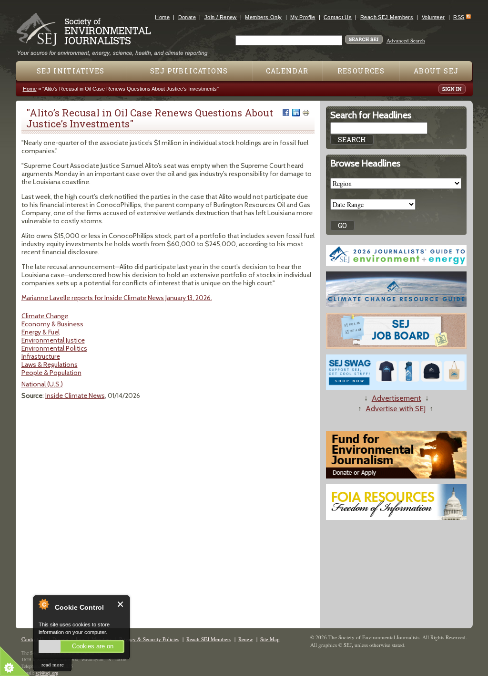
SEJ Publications (189, 70)
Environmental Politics (54, 348)
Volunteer (433, 17)
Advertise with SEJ (396, 408)
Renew (245, 639)
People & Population (51, 372)
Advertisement (396, 398)
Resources (361, 70)
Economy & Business (52, 324)
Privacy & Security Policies (149, 639)
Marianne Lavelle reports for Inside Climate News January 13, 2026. (116, 297)
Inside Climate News (75, 395)
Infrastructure (40, 356)
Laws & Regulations (49, 364)
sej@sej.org (47, 672)
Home (162, 17)
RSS (458, 17)
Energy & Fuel (40, 332)
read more (52, 664)
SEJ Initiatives (71, 70)
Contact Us (338, 17)
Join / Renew (220, 17)
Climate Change (44, 316)
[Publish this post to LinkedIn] (296, 112)
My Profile (302, 17)
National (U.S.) (42, 384)
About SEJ (436, 70)
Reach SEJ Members (386, 17)
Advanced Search (405, 40)
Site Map (270, 639)
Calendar (287, 70)
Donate (187, 17)
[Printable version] (306, 112)
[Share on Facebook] (286, 112)
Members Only (263, 17)
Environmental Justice (53, 340)
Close (121, 604)
